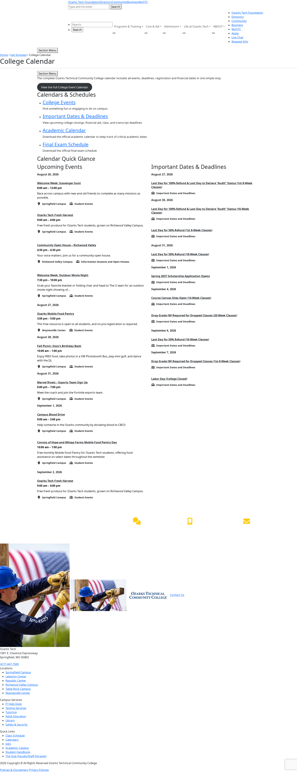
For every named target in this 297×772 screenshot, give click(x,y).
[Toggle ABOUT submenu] (213, 32)
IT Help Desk (14, 704)
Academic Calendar (64, 130)
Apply (235, 33)
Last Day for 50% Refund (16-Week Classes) (180, 339)
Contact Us (177, 595)
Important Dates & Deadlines (75, 116)
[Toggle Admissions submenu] (164, 32)
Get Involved (18, 55)
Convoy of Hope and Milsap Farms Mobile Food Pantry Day (77, 442)
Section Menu (47, 50)
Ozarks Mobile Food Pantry (55, 314)
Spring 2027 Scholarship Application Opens (180, 276)
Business (133, 2)
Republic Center (16, 681)
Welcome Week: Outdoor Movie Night (62, 275)
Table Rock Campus (18, 689)
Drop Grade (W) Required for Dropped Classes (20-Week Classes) (194, 315)
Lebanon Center (16, 676)
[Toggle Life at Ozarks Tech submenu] (184, 32)
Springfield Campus (18, 672)
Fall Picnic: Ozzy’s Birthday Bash (59, 346)
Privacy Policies (39, 770)
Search (115, 7)
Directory (106, 2)
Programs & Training (127, 26)
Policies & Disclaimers (14, 770)
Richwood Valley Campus (22, 685)
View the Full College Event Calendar (64, 87)
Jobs (8, 744)
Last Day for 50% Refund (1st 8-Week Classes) (181, 230)
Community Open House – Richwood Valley (66, 245)
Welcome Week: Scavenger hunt (59, 183)
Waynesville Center (18, 693)
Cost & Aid (152, 26)
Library (10, 720)
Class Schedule (15, 735)
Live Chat (237, 37)
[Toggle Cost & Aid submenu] (146, 32)
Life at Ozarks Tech (196, 26)
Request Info (240, 41)
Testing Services (16, 708)
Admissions (171, 26)
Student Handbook (18, 752)
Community (119, 2)
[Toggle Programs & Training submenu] (114, 32)
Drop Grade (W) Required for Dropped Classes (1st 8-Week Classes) (195, 361)
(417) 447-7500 (189, 529)
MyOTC (143, 2)
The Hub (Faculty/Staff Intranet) (26, 756)
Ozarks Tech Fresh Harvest (55, 215)
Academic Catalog (17, 748)
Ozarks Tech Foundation (84, 2)
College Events (59, 102)
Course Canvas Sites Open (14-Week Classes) (181, 298)
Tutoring (11, 712)
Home (4, 55)
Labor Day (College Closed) (169, 379)
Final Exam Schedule (66, 144)
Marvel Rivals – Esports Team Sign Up (62, 382)
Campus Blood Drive (51, 414)
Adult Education (16, 716)
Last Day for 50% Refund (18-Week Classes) (180, 254)
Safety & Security (17, 724)
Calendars (12, 740)
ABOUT (218, 26)
